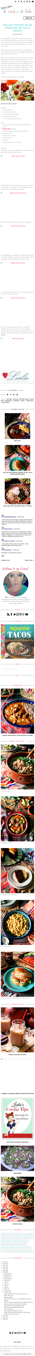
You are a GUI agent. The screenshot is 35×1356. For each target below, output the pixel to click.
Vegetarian (29, 1234)
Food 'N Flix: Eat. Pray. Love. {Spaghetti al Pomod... (18, 1299)
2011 (4, 1315)
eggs (10, 1244)
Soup (21, 1237)
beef (3, 1241)
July (5, 1282)
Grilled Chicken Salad (21, 399)
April (5, 1287)
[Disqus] (17, 535)
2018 (4, 1262)
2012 (4, 1272)
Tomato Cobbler (8, 1297)
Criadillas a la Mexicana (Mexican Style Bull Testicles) (17, 1093)
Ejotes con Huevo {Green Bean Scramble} (15, 1304)
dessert (4, 1234)
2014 (4, 1268)
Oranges (16, 401)
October (6, 1277)
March (6, 1288)
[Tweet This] (7, 394)
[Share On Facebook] (10, 394)
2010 (4, 1317)
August (6, 1280)
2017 (4, 1263)
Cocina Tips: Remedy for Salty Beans (17, 1142)
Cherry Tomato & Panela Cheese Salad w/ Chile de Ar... (19, 1302)
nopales (15, 1251)
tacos (11, 1237)
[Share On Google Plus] (14, 394)
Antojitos (17, 1244)
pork (16, 1237)
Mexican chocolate (17, 1247)
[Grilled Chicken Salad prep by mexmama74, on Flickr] (17, 237)
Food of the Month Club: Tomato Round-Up (15, 1294)
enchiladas (5, 1247)
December (7, 1273)
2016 (4, 1265)
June (5, 1284)
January (6, 1292)
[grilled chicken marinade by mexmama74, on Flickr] (17, 167)
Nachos (6, 1300)
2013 (4, 1270)
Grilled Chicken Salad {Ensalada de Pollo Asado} (17, 1312)
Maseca (24, 1244)
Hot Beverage (24, 1241)
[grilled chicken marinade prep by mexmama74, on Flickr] (17, 204)
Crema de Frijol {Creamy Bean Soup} (14, 1305)
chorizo (4, 1244)
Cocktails (9, 1241)
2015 (4, 1267)
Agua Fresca (29, 1237)
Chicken (9, 399)
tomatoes (29, 401)
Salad (23, 401)
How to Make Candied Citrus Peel (13, 1310)
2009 (4, 1319)
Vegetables (5, 402)
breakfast (5, 1237)
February (6, 1290)
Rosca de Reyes (8, 1309)
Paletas (22, 1251)
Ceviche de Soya (17, 1224)
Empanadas (29, 1251)
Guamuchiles (17, 1173)
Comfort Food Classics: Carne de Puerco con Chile (17, 735)
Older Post (29, 560)
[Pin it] (17, 394)
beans (16, 1241)
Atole (9, 1251)
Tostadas (27, 1247)
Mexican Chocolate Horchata (17, 1054)
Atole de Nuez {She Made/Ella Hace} (14, 1307)
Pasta (3, 1251)
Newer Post (6, 560)
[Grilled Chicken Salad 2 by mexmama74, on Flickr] (17, 350)
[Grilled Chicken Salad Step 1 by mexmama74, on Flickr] (17, 309)
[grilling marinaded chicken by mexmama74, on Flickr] (17, 274)
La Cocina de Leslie (12, 1354)
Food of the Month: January (11, 1314)
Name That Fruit (8, 1295)
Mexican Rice (7, 129)
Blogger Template (27, 1354)
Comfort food (19, 1234)
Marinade (8, 401)
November (7, 1275)
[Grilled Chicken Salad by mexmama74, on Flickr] (17, 90)
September (7, 1278)
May (5, 1285)
